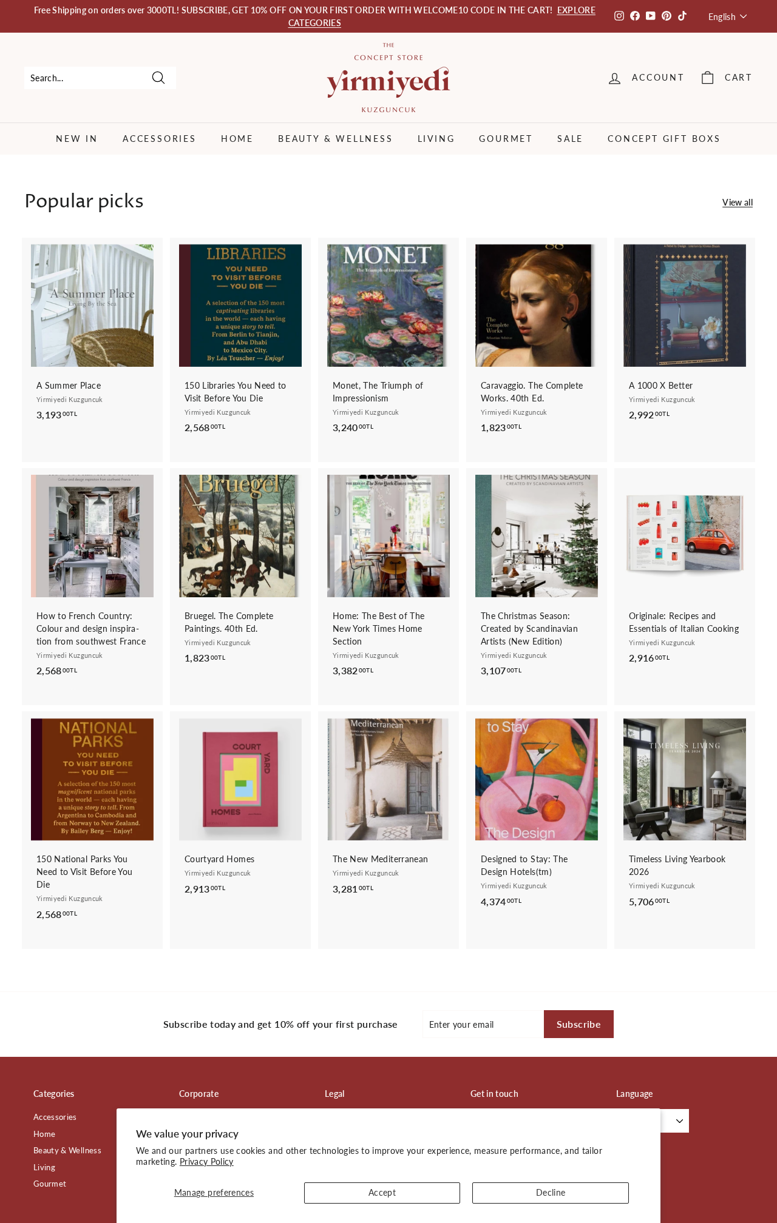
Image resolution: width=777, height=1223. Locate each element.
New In (77, 138)
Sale (570, 138)
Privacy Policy (207, 1161)
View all (737, 202)
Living (436, 138)
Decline (550, 1192)
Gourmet (506, 138)
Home (237, 138)
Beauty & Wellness (335, 138)
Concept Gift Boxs (664, 138)
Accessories (160, 138)
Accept (382, 1192)
